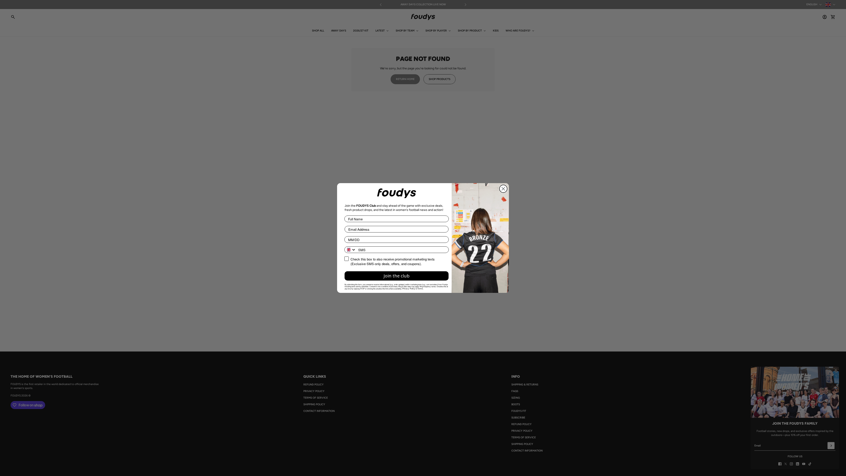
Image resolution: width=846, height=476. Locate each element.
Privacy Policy (408, 289)
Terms (420, 289)
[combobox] (350, 250)
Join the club (397, 276)
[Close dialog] (503, 189)
